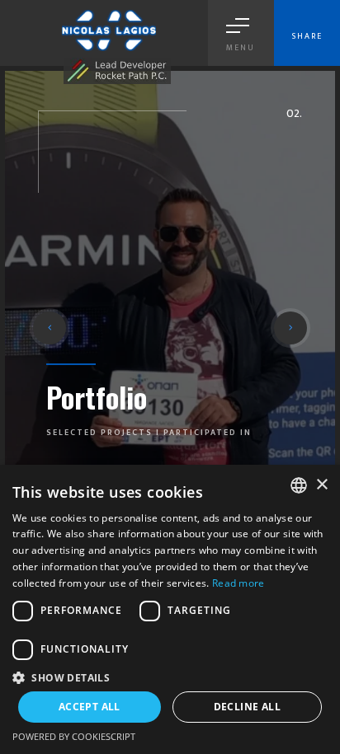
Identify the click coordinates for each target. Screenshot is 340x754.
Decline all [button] (247, 707)
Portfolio (96, 397)
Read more (238, 583)
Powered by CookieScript (73, 736)
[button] (49, 327)
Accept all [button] (89, 707)
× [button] (321, 485)
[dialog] (170, 609)
